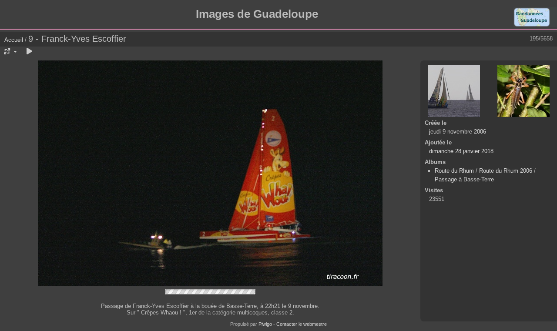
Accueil (13, 40)
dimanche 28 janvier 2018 (461, 151)
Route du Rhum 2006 (505, 170)
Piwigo (265, 324)
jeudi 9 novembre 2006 (457, 131)
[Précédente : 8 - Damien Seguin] (454, 91)
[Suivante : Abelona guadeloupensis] (523, 91)
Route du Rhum (454, 170)
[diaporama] (29, 51)
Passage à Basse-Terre (464, 179)
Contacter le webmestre (301, 324)
